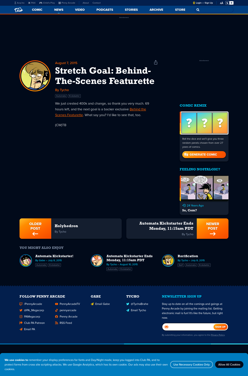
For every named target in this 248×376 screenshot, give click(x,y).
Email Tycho (138, 310)
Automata (61, 96)
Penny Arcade (69, 316)
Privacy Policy (218, 335)
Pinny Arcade (68, 2)
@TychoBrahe (139, 304)
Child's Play (49, 2)
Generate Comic (203, 154)
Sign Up (209, 2)
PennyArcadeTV (70, 304)
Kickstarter (74, 96)
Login (199, 2)
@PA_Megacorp (34, 310)
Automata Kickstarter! (54, 256)
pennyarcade (68, 310)
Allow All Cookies (229, 364)
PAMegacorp (32, 316)
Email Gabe (102, 304)
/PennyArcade (33, 304)
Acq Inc (21, 2)
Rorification (188, 256)
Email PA (29, 329)
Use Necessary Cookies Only (191, 364)
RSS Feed (66, 323)
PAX (33, 2)
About (86, 2)
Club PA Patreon (34, 323)
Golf (181, 265)
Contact (97, 2)
